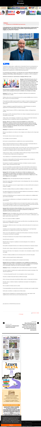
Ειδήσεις (6, 23)
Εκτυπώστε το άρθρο (35, 312)
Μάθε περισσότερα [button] (15, 421)
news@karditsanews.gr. (28, 422)
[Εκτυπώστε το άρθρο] (31, 312)
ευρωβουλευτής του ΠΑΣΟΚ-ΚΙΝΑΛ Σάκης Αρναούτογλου (15, 24)
